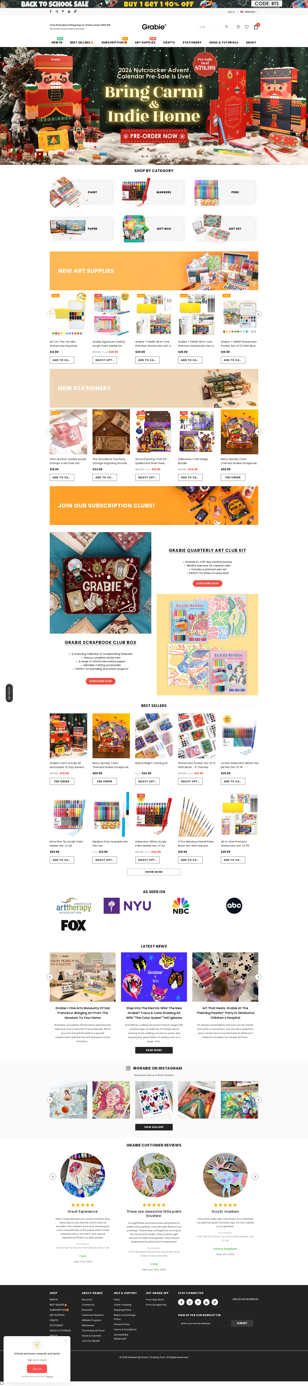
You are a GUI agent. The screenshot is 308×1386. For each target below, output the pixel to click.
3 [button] (152, 156)
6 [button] (166, 156)
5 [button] (161, 156)
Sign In (231, 12)
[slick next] (272, 103)
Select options (106, 360)
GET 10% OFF (9, 693)
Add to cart (62, 360)
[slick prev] (35, 103)
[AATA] (74, 906)
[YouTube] (70, 11)
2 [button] (147, 156)
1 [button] (142, 156)
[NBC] (181, 906)
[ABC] (234, 906)
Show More (154, 872)
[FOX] (74, 925)
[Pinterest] (64, 11)
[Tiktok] (76, 11)
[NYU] (127, 906)
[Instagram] (58, 11)
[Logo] (154, 27)
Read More (154, 1050)
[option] (154, 106)
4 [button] (156, 156)
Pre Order (232, 477)
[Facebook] (52, 11)
